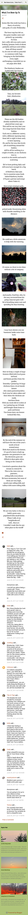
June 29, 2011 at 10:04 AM (15, 773)
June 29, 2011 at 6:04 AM (15, 580)
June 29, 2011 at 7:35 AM (15, 601)
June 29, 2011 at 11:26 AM (15, 784)
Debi (8, 546)
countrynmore (12, 777)
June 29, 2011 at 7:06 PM (15, 800)
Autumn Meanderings (5, 870)
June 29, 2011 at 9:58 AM (15, 745)
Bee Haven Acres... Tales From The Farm (15, 2)
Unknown (10, 667)
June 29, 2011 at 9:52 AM (15, 718)
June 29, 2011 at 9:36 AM (15, 690)
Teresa (9, 805)
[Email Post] (3, 532)
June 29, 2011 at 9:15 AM (15, 662)
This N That (11, 695)
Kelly (8, 723)
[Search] (26, 2)
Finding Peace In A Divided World (8, 896)
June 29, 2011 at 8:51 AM (15, 638)
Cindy (9, 749)
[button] (3, 18)
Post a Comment (8, 820)
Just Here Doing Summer (6, 843)
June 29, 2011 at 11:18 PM (15, 815)
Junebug (10, 643)
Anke (8, 606)
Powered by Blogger (15, 912)
